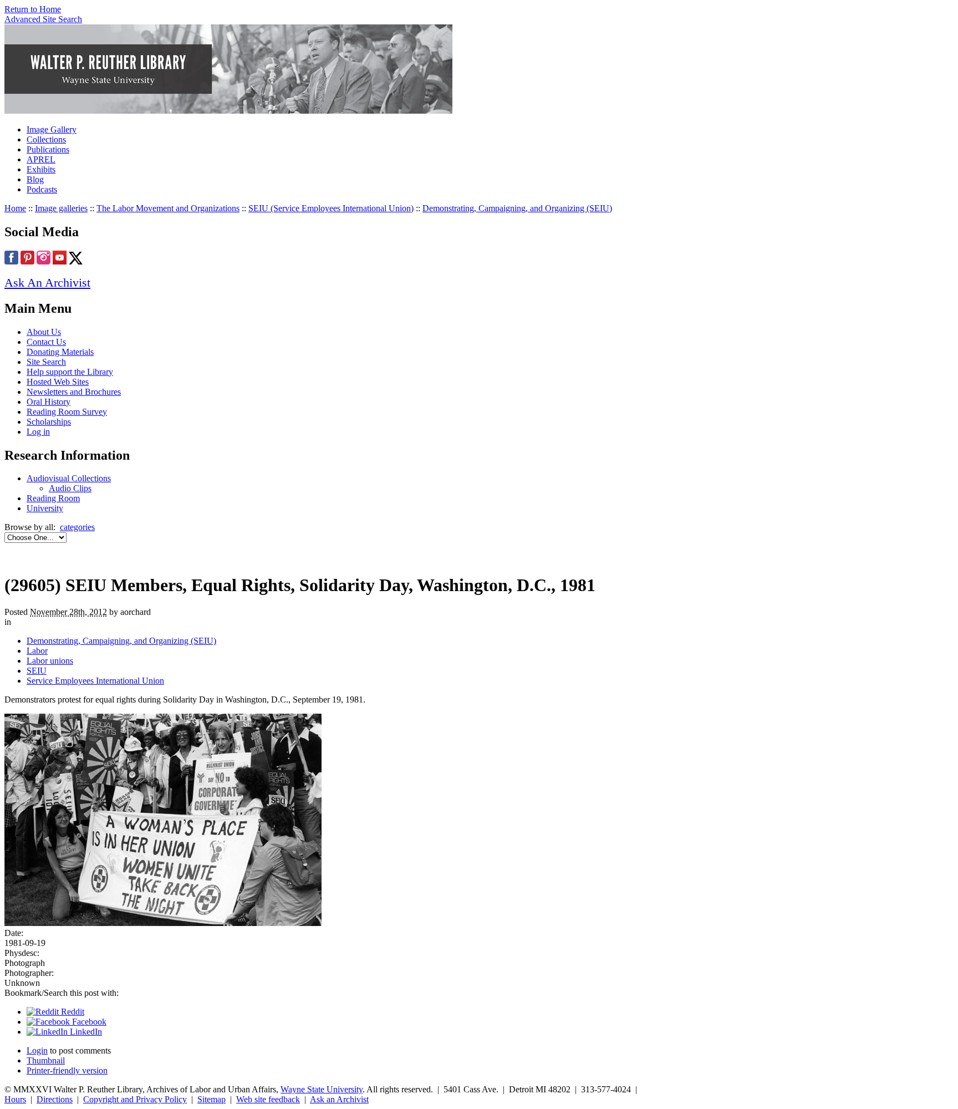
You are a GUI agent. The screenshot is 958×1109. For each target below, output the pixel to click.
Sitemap (211, 1099)
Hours (15, 1099)
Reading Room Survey (67, 411)
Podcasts (42, 189)
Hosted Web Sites (58, 381)
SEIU (37, 670)
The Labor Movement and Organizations (168, 208)
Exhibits (41, 169)
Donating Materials (60, 352)
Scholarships (49, 421)
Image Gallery (52, 129)
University (45, 508)
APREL (41, 159)
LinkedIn (85, 1031)
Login (37, 1050)
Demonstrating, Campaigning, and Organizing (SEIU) (517, 208)
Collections (46, 139)
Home (15, 208)
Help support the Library (70, 372)
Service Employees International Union (95, 680)
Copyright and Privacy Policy (135, 1099)
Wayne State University (322, 1089)
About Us (44, 332)
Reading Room (53, 498)
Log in (38, 431)
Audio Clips (70, 488)
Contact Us (46, 342)
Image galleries (61, 208)
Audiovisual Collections (69, 478)
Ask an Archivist (339, 1099)
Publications (48, 149)
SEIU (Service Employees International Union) (331, 208)
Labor (37, 650)
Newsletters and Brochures (74, 391)
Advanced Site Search (43, 19)
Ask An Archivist (47, 282)
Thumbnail (46, 1060)
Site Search (46, 362)
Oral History (48, 401)
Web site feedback (268, 1099)
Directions (55, 1099)
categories (77, 527)
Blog (35, 179)
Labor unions (50, 660)
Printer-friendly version (67, 1070)
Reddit (71, 1011)
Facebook (88, 1021)
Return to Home (32, 9)
